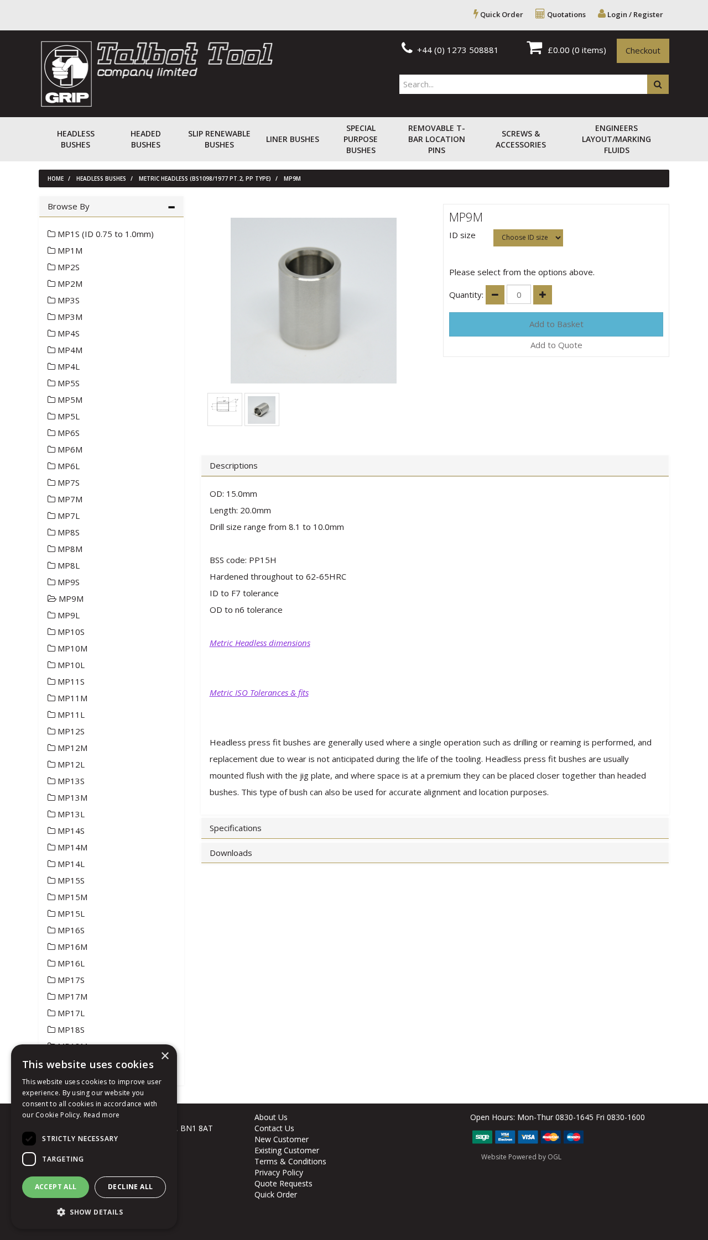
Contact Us (274, 1128)
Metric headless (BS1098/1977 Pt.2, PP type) (205, 178)
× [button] (164, 1056)
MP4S (67, 333)
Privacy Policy (278, 1172)
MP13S (70, 780)
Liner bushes (292, 139)
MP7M (68, 499)
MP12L (70, 764)
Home (56, 178)
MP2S (67, 266)
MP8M (68, 548)
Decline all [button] (130, 1186)
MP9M (292, 178)
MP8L (67, 565)
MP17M (71, 996)
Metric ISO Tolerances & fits (259, 692)
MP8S (67, 532)
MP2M (68, 283)
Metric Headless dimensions (260, 642)
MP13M (71, 797)
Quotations (565, 14)
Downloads (231, 853)
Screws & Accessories (521, 139)
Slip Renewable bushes (219, 139)
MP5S (67, 382)
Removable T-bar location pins (436, 139)
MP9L (67, 615)
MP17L (70, 1012)
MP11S (70, 681)
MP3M (68, 316)
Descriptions (234, 465)
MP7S (67, 482)
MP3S (67, 300)
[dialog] (94, 1136)
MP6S (67, 432)
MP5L (67, 416)
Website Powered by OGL (521, 1157)
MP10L (70, 664)
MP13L (70, 813)
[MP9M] (313, 300)
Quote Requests (283, 1183)
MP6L (67, 465)
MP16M (71, 946)
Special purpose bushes (360, 139)
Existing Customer (286, 1150)
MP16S (70, 930)
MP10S (70, 631)
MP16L (70, 963)
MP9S (67, 581)
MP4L (67, 366)
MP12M (71, 747)
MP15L (70, 913)
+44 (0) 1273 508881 (457, 49)
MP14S (70, 830)
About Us (271, 1117)
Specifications (236, 828)
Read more (102, 1115)
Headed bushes (146, 139)
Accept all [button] (56, 1186)
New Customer (281, 1139)
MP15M (71, 896)
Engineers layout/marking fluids (616, 139)
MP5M (68, 399)
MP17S (70, 979)
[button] (94, 1211)
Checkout (643, 50)
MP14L (70, 863)
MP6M (68, 449)
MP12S (70, 731)
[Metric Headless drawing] (224, 403)
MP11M (71, 697)
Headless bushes (76, 139)
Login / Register (634, 14)
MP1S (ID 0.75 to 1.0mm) (104, 233)
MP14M (71, 847)
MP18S (70, 1029)
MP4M (68, 349)
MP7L (67, 515)
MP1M (68, 250)
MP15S (70, 880)
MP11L (70, 714)
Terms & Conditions (290, 1161)
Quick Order (500, 14)
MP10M (71, 648)
